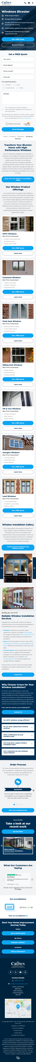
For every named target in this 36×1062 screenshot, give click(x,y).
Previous (2, 568)
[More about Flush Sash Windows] (18, 311)
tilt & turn (31, 634)
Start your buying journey (18, 810)
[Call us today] (25, 3)
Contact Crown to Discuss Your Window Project (18, 547)
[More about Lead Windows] (18, 486)
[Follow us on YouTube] (20, 972)
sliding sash (28, 632)
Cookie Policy (18, 1033)
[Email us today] (29, 3)
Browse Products (18, 45)
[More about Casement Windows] (18, 267)
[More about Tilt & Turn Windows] (18, 398)
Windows (21, 136)
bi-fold (13, 643)
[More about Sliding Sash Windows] (18, 355)
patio (23, 643)
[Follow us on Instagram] (25, 972)
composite (7, 643)
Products (12, 136)
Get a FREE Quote (18, 39)
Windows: (6, 630)
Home (5, 136)
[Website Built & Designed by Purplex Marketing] (18, 1057)
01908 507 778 (19, 981)
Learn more (18, 253)
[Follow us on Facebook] (11, 972)
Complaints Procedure (18, 1035)
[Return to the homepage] (6, 3)
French (18, 643)
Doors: (5, 641)
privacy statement (25, 118)
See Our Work (18, 831)
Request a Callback (18, 942)
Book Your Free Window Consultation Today (18, 179)
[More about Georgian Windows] (18, 442)
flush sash (23, 634)
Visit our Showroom (18, 951)
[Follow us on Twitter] (16, 972)
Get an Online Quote (18, 933)
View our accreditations (17, 916)
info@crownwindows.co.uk (19, 984)
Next (34, 568)
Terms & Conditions (18, 1028)
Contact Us (18, 674)
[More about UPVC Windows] (18, 223)
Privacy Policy (18, 1030)
